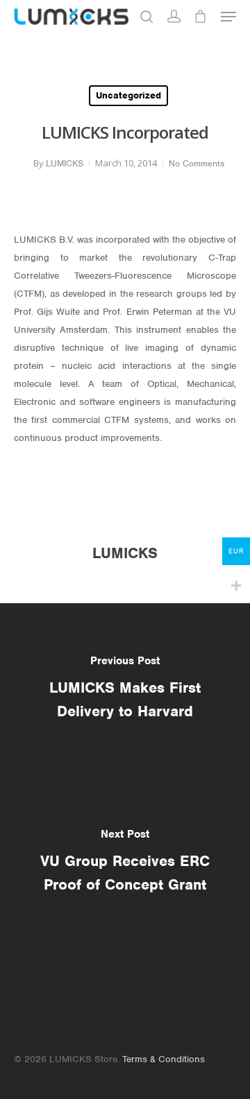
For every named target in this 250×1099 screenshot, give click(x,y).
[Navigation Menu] (228, 17)
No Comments (196, 163)
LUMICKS (64, 163)
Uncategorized (128, 95)
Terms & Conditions (163, 1059)
